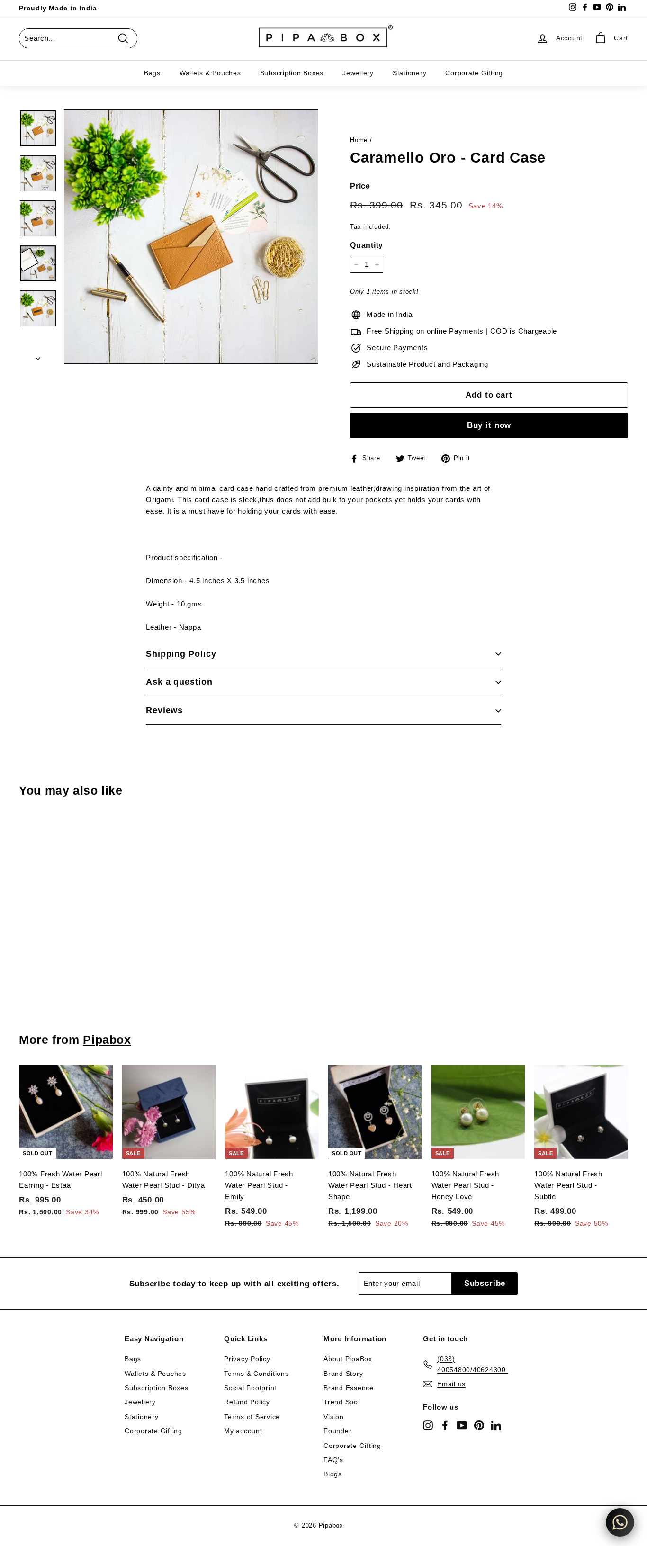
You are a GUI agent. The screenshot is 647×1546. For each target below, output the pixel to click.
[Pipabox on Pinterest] (479, 1425)
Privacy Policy (247, 1359)
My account (243, 1431)
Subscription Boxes (292, 73)
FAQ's (333, 1460)
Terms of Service (252, 1416)
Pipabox (107, 1039)
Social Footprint (250, 1388)
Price (360, 186)
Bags (152, 73)
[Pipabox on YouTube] (462, 1425)
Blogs (333, 1474)
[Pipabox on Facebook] (445, 1425)
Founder (337, 1431)
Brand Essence (349, 1388)
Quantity (366, 245)
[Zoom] (191, 236)
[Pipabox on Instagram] (428, 1425)
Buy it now (489, 425)
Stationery (410, 73)
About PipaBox (348, 1359)
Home (359, 140)
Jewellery (358, 73)
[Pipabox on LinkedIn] (496, 1425)
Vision (334, 1416)
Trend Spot (342, 1402)
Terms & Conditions (256, 1373)
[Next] (38, 356)
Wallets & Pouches (210, 73)
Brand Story (343, 1373)
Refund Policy (247, 1402)
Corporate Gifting (474, 73)
